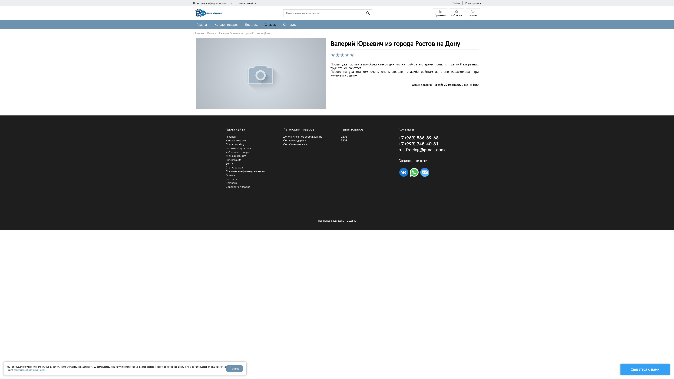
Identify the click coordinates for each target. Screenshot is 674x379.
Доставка (251, 24)
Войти (456, 3)
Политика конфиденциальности (212, 3)
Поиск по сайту (246, 3)
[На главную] (208, 16)
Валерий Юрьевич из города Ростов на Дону (244, 33)
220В (344, 136)
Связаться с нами (645, 369)
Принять (234, 368)
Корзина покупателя (238, 148)
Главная (202, 24)
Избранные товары (238, 152)
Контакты (289, 24)
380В (344, 140)
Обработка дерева (294, 140)
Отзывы (270, 24)
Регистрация (473, 3)
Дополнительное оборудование (302, 136)
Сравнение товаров (238, 186)
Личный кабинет (236, 156)
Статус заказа (234, 167)
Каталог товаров (227, 24)
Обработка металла (295, 144)
